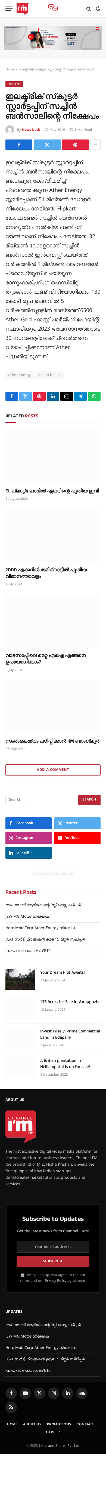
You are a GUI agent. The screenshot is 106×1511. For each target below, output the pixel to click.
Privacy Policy (55, 1281)
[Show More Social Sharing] (95, 144)
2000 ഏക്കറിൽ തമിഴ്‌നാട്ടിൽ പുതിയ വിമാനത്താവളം (46, 573)
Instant (14, 84)
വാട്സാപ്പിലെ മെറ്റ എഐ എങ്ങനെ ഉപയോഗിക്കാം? (45, 658)
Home (10, 70)
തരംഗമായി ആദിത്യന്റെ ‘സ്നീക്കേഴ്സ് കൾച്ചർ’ (43, 905)
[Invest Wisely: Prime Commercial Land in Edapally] (20, 1038)
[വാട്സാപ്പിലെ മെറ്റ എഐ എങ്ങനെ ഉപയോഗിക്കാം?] (53, 621)
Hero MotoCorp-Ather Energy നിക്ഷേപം (40, 928)
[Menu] (9, 9)
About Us (32, 1425)
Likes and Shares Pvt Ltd (59, 1446)
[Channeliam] (23, 9)
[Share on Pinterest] (75, 144)
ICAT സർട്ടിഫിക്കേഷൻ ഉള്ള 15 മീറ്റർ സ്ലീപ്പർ (45, 939)
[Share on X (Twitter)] (47, 144)
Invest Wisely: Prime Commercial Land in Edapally (70, 1034)
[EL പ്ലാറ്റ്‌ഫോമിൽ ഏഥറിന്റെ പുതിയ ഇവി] (53, 456)
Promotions (59, 1425)
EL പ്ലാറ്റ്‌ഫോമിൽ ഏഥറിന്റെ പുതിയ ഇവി (52, 491)
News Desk (31, 130)
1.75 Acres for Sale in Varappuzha (70, 1002)
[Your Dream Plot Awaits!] (20, 979)
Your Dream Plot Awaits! (62, 972)
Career (53, 1433)
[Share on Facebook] (18, 144)
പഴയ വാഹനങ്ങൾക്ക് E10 (28, 951)
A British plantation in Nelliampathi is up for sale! (65, 1063)
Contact (85, 1425)
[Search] (88, 9)
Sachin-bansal (49, 375)
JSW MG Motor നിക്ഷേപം (27, 916)
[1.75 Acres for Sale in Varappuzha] (20, 1008)
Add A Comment (53, 770)
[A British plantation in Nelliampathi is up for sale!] (20, 1067)
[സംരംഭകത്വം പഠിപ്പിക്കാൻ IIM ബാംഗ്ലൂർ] (53, 707)
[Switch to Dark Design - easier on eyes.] (98, 8)
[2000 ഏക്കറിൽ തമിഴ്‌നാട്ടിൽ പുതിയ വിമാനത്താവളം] (53, 535)
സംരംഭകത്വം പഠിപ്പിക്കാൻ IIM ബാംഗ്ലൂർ (52, 741)
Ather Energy (19, 375)
